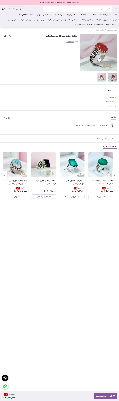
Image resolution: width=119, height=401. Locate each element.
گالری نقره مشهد (112, 30)
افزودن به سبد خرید (104, 396)
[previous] (114, 175)
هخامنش (70, 41)
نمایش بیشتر (114, 107)
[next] (4, 175)
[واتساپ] (5, 386)
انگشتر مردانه (99, 30)
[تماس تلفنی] (5, 378)
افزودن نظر (7, 117)
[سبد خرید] (3, 9)
